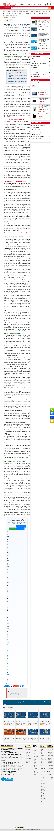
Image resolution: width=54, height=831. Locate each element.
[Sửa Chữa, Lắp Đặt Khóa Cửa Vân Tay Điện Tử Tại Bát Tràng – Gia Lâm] (33, 732)
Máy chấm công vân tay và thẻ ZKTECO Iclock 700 (44, 99)
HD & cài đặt (33, 4)
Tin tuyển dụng (28, 762)
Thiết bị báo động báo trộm (38, 74)
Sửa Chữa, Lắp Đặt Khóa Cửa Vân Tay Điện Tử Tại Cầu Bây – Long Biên (45, 739)
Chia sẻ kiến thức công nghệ (38, 125)
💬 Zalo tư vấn (20, 528)
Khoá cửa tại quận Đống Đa (16, 694)
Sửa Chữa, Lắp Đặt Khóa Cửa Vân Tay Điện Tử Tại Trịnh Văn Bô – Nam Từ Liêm (43, 34)
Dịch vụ (28, 752)
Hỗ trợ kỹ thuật (36, 773)
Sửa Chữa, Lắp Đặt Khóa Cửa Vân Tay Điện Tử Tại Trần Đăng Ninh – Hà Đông (45, 722)
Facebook (7, 674)
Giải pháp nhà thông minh (37, 129)
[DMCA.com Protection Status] (19, 827)
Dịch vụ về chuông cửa (37, 140)
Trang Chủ (5, 11)
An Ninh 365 (26, 27)
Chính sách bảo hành (36, 756)
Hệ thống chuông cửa (36, 65)
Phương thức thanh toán (28, 758)
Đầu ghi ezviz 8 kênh (42, 764)
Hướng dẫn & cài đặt (36, 132)
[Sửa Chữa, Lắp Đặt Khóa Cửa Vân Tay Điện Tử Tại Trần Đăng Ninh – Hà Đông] (45, 715)
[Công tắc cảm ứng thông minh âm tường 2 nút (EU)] (34, 116)
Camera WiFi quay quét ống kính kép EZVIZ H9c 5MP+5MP (44, 106)
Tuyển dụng (27, 4)
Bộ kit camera (35, 58)
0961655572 (48, 3)
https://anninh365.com (9, 774)
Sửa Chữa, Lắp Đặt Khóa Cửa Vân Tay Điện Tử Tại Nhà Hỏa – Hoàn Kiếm (33, 722)
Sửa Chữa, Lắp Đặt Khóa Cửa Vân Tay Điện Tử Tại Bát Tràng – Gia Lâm (33, 739)
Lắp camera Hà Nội (43, 760)
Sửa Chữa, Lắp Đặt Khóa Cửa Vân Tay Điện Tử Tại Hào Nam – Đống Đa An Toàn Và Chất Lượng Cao (15, 703)
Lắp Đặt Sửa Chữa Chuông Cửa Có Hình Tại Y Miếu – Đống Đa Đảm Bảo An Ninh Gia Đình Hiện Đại (44, 21)
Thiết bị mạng (35, 72)
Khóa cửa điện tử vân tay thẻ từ (39, 63)
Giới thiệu (28, 749)
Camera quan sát (36, 56)
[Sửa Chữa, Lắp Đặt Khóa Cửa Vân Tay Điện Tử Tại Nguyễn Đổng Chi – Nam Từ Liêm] (21, 715)
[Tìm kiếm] (12, 8)
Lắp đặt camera (42, 794)
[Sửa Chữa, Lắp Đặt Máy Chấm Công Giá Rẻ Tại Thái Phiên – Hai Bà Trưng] (34, 29)
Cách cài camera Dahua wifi (43, 777)
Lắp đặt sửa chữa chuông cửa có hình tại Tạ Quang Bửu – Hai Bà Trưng (43, 40)
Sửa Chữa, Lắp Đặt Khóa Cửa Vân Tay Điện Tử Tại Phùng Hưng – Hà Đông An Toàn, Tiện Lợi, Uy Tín (21, 739)
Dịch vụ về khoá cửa (12, 11)
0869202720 (48, 4)
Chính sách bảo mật (36, 752)
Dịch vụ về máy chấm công (38, 136)
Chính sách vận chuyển (36, 761)
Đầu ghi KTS (35, 61)
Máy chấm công (35, 67)
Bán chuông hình (42, 751)
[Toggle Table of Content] (10, 20)
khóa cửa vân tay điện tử (19, 24)
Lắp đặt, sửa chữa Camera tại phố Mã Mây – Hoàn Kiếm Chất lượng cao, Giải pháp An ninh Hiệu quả (44, 47)
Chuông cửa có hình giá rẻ (43, 755)
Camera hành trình (36, 76)
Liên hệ (49, 1)
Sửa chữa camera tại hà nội (43, 773)
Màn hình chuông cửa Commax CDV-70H (42, 91)
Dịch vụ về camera (36, 134)
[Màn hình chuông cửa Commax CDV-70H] (34, 94)
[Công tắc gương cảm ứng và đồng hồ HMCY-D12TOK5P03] (34, 86)
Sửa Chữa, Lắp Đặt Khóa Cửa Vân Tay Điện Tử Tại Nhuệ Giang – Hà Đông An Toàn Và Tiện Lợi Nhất (9, 722)
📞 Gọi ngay (12, 528)
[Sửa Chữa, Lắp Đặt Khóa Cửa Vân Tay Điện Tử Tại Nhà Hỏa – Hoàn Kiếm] (33, 715)
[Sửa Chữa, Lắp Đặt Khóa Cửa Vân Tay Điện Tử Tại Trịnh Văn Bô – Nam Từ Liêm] (34, 35)
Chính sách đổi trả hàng (35, 765)
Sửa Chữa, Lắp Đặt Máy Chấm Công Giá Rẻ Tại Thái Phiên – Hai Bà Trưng (44, 28)
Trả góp (39, 4)
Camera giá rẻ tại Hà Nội (43, 769)
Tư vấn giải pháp (35, 127)
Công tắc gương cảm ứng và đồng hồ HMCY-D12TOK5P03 (43, 84)
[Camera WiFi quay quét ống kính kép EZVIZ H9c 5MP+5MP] (34, 109)
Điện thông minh (35, 69)
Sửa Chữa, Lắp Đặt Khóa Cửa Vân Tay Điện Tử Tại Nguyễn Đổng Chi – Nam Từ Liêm (21, 722)
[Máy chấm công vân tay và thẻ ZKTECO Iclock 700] (34, 101)
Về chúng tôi (21, 4)
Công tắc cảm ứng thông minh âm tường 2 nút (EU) (43, 114)
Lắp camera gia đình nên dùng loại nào (43, 783)
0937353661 (38, 829)
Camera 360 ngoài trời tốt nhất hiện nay (43, 799)
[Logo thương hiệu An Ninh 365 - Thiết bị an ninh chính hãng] (9, 4)
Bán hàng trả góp (28, 754)
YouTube (7, 681)
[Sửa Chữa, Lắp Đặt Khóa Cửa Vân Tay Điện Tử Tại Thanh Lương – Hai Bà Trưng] (9, 732)
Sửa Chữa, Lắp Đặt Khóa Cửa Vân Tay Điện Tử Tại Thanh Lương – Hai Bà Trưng (9, 739)
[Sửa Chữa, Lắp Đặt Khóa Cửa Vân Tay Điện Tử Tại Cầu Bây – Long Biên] (45, 732)
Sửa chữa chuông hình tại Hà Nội (43, 790)
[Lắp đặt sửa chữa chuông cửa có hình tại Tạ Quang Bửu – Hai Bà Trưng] (34, 41)
